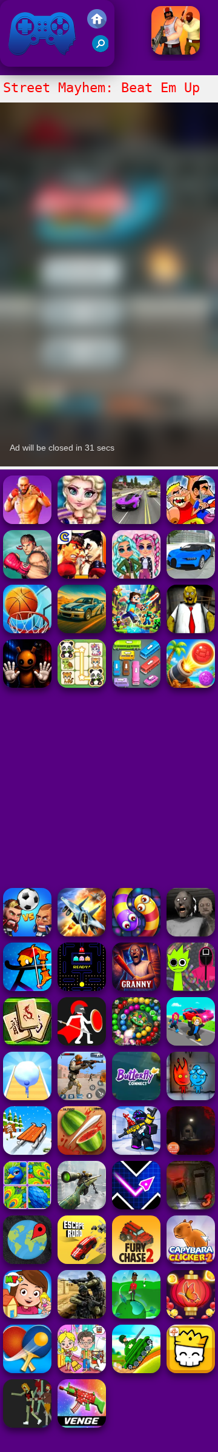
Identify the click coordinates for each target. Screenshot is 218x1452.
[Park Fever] (136, 684)
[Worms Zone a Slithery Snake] (136, 933)
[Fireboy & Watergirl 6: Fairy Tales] (191, 1097)
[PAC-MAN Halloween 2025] (82, 988)
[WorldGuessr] (27, 1260)
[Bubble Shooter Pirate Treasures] (191, 684)
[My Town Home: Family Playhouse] (27, 1315)
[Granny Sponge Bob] (191, 630)
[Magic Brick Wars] (191, 1370)
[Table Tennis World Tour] (27, 1370)
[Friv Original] (97, 25)
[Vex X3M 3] (27, 1424)
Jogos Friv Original (26, 60)
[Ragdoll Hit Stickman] (82, 1042)
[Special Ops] (82, 1097)
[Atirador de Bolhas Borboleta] (191, 1315)
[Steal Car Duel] (191, 1042)
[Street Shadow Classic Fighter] (27, 575)
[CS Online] (82, 1315)
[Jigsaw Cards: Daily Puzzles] (27, 1206)
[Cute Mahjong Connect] (82, 684)
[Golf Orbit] (136, 1315)
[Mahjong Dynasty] (27, 1042)
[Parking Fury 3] (191, 1206)
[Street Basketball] (27, 630)
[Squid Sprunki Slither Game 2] (191, 988)
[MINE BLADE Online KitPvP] (136, 630)
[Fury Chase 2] (136, 1260)
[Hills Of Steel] (136, 1370)
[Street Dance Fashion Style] (82, 521)
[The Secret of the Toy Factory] (27, 684)
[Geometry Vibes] (136, 1206)
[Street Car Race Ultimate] (136, 521)
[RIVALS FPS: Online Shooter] (136, 1151)
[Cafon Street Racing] (191, 521)
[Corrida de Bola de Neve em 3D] (27, 1097)
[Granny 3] (136, 988)
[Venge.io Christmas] (82, 1424)
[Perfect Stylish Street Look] (136, 575)
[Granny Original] (191, 933)
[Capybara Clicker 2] (191, 1260)
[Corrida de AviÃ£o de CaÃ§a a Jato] (82, 933)
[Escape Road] (82, 1260)
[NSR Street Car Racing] (191, 575)
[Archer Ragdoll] (27, 988)
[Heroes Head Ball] (27, 933)
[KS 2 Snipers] (82, 1206)
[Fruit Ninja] (82, 1151)
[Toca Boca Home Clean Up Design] (82, 1370)
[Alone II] (191, 1151)
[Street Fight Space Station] (27, 521)
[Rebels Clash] (175, 51)
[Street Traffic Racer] (82, 630)
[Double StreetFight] (82, 575)
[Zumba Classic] (136, 1042)
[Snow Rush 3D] (27, 1151)
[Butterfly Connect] (136, 1097)
